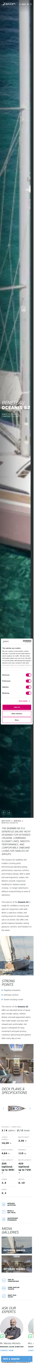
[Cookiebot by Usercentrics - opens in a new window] (23, 641)
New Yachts (6, 821)
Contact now (6, 1350)
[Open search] (31, 4)
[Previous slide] (4, 812)
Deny (16, 720)
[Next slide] (9, 812)
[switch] (28, 681)
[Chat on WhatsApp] (30, 1336)
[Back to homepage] (8, 3)
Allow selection (16, 713)
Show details (23, 701)
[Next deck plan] (30, 1108)
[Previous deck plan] (3, 1108)
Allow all (17, 707)
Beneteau (17, 821)
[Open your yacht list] (28, 4)
